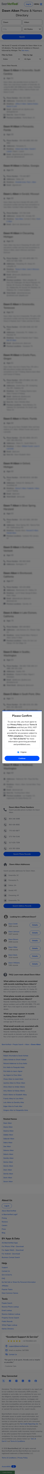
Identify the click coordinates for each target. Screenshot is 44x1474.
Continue (22, 758)
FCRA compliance (15, 736)
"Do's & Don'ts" (20, 738)
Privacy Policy (16, 724)
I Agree (23, 752)
